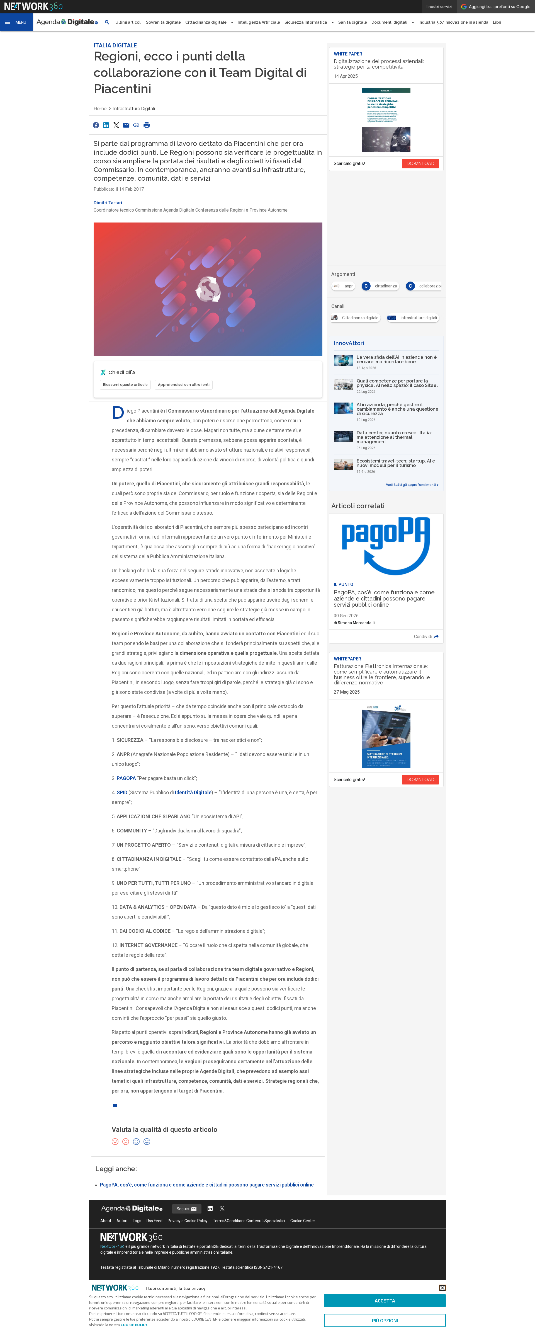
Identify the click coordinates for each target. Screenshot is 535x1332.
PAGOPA (126, 778)
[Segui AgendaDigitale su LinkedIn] (210, 1209)
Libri (497, 22)
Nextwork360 (112, 1246)
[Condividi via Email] (126, 125)
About (105, 1221)
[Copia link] (136, 125)
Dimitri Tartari (108, 202)
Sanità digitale (352, 22)
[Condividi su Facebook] (95, 125)
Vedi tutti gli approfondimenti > (412, 485)
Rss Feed (154, 1221)
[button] (16, 22)
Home (100, 108)
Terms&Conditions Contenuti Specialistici (249, 1221)
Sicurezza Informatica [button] (305, 22)
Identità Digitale (193, 792)
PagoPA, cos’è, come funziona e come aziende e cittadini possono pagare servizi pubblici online (207, 1185)
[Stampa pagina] (146, 125)
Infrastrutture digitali (134, 108)
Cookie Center (302, 1221)
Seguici (183, 1209)
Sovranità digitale (163, 22)
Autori (121, 1221)
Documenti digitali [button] (389, 22)
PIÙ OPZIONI (385, 1320)
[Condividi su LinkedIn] (105, 125)
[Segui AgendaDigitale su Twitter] (222, 1209)
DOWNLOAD (420, 163)
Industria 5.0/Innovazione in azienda (453, 22)
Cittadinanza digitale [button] (206, 22)
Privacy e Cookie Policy (188, 1221)
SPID (122, 792)
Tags (137, 1221)
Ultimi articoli (128, 22)
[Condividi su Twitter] (116, 125)
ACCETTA (385, 1300)
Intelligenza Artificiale (259, 22)
